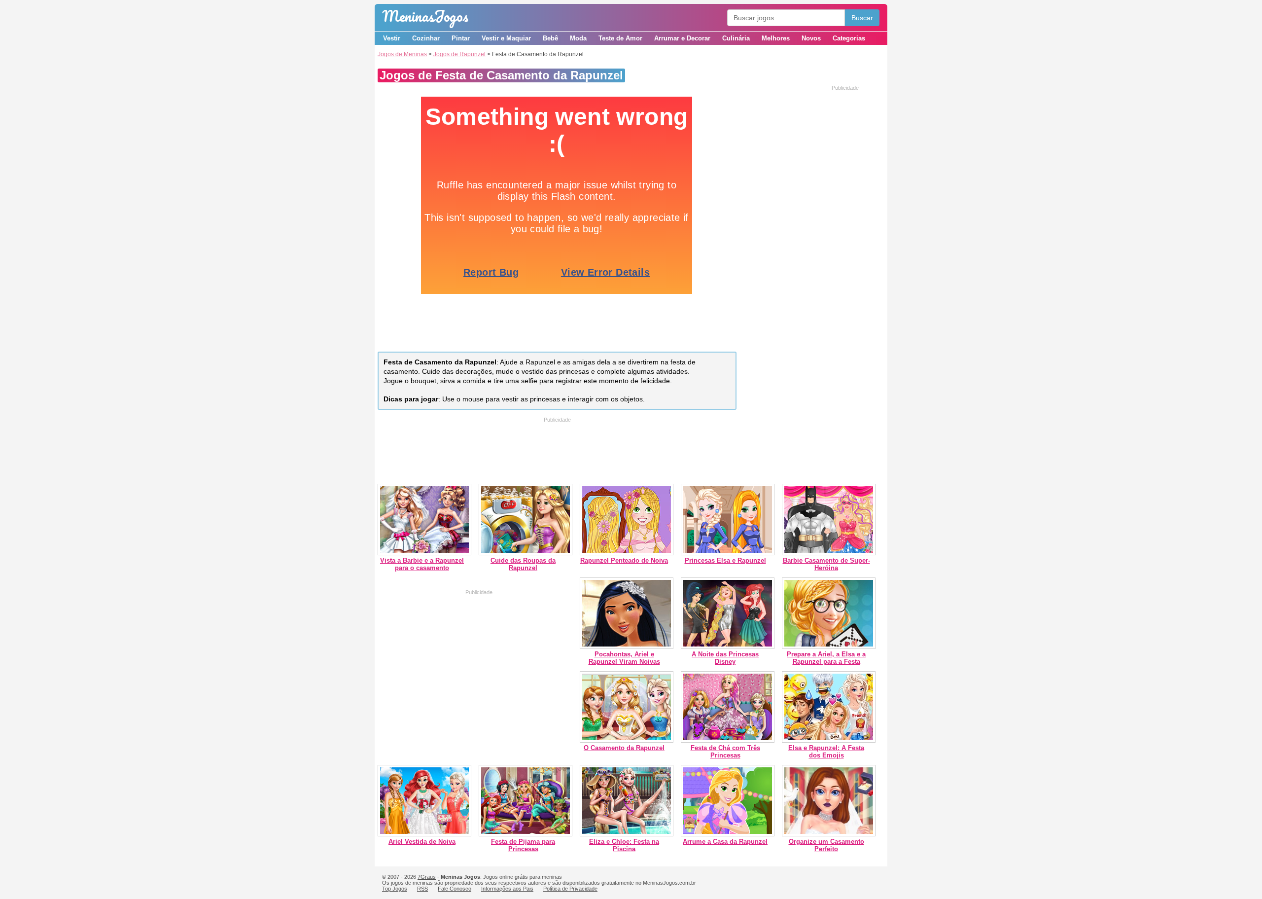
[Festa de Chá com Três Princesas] (727, 740)
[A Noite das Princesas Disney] (727, 646)
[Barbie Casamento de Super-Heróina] (829, 553)
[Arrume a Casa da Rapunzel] (727, 834)
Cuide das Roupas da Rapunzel (523, 564)
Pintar (461, 38)
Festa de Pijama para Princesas (523, 845)
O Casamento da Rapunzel (624, 748)
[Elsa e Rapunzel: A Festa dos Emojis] (829, 740)
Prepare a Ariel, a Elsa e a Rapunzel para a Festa (826, 657)
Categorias (849, 38)
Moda (578, 38)
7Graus (427, 877)
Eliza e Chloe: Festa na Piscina (624, 845)
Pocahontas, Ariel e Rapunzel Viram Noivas (624, 657)
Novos (811, 38)
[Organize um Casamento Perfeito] (829, 834)
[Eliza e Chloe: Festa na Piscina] (626, 834)
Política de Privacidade (570, 889)
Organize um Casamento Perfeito (826, 845)
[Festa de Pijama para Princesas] (525, 834)
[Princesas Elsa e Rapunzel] (727, 553)
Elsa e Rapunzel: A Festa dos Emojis (826, 751)
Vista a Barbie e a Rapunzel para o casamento (422, 564)
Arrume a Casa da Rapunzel (725, 841)
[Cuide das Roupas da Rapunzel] (525, 553)
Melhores (776, 38)
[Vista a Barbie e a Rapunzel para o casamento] (424, 553)
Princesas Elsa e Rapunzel (725, 560)
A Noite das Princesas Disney (725, 657)
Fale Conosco (454, 889)
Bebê (550, 38)
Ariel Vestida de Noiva (422, 841)
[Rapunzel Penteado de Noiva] (626, 553)
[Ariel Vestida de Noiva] (424, 834)
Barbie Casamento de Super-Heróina (826, 564)
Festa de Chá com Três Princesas (725, 751)
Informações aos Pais (507, 889)
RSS (422, 889)
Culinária (736, 38)
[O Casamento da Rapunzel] (626, 740)
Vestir (391, 38)
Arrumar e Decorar (682, 38)
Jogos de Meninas (402, 54)
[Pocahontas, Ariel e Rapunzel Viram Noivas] (626, 646)
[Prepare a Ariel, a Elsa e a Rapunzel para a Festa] (829, 646)
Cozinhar (426, 38)
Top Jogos (394, 889)
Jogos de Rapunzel (459, 54)
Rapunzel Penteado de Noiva (624, 560)
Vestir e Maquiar (506, 38)
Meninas (425, 16)
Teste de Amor (620, 38)
